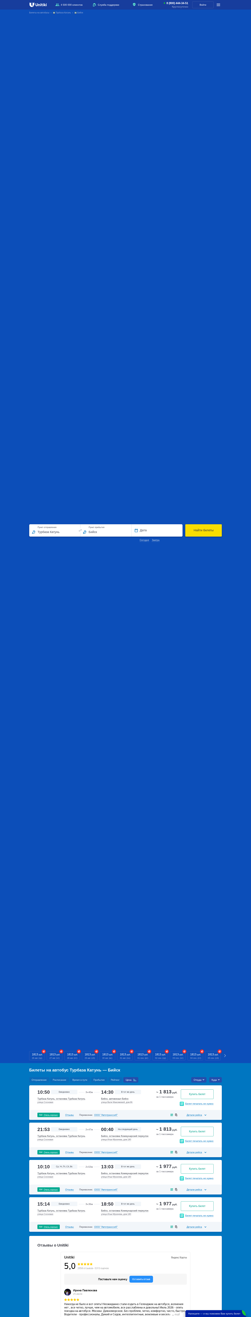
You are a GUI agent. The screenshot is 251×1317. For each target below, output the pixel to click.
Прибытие (99, 1079)
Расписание (59, 1079)
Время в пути (79, 1079)
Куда (214, 1079)
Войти (203, 4)
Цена (128, 1079)
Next (225, 1056)
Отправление (39, 1079)
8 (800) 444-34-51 (177, 3)
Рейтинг (115, 1079)
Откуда (197, 1079)
